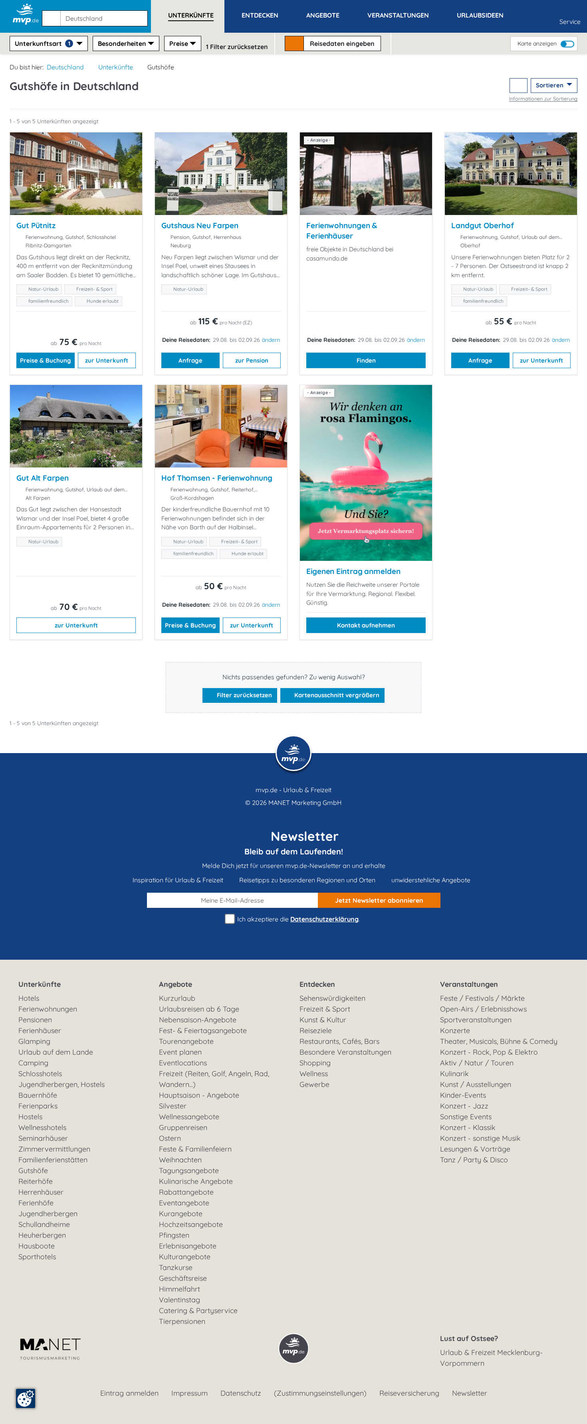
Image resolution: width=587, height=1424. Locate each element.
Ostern (170, 1138)
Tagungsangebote (189, 1170)
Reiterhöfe (35, 1181)
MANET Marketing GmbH (305, 803)
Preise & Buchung (45, 360)
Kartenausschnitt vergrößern (336, 695)
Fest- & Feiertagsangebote (203, 1030)
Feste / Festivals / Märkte (482, 998)
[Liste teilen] (519, 85)
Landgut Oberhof (482, 225)
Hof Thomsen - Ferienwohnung (216, 478)
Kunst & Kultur (322, 1019)
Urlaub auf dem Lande (55, 1052)
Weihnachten (180, 1159)
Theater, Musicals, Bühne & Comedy (498, 1041)
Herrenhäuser (40, 1192)
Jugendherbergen (47, 1213)
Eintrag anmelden (129, 1393)
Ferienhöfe (36, 1202)
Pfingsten (174, 1235)
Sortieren (550, 85)
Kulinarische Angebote (196, 1181)
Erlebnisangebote (187, 1245)
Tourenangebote (186, 1041)
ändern (271, 339)
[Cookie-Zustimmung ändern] (25, 1398)
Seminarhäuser (43, 1138)
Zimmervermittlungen (54, 1149)
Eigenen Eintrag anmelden (353, 571)
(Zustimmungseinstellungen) (320, 1393)
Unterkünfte (115, 67)
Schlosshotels (40, 1073)
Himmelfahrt (179, 1289)
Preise (178, 43)
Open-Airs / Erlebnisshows (483, 1009)
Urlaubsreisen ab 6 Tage (199, 1009)
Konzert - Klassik (468, 1127)
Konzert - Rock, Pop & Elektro (489, 1052)
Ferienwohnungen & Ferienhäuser (341, 231)
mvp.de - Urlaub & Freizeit (293, 790)
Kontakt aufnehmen (366, 625)
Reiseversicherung (409, 1393)
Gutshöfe (33, 1170)
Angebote (175, 984)
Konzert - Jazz (464, 1105)
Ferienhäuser (39, 1030)
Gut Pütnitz (36, 225)
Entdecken (317, 984)
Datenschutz (240, 1393)
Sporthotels (37, 1256)
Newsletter (469, 1393)
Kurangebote (180, 1213)
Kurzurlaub (177, 998)
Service (570, 22)
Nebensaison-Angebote (197, 1019)
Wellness (313, 1073)
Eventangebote (184, 1202)
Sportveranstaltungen (476, 1019)
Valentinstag (179, 1299)
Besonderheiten (122, 43)
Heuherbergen (42, 1235)
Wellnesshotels (42, 1127)
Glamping (34, 1041)
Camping (33, 1062)
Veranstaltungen (469, 984)
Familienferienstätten (52, 1159)
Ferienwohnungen (47, 1009)
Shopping (315, 1062)
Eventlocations (183, 1062)
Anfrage (190, 360)
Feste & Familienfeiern (195, 1149)
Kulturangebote (184, 1256)
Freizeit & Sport (324, 1009)
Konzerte (455, 1030)
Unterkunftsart (42, 43)
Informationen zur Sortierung (543, 98)
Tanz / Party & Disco (474, 1159)
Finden (366, 360)
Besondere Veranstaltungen (345, 1052)
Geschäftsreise (183, 1278)
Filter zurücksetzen (243, 695)
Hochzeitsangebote (191, 1224)
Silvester (172, 1105)
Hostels (30, 1116)
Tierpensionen (182, 1321)
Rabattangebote (186, 1192)
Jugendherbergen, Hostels (61, 1084)
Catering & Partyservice (198, 1310)
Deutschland (65, 67)
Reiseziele (315, 1030)
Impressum (189, 1393)
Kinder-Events (463, 1095)
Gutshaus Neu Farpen (199, 225)
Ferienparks (38, 1105)
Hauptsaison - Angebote (199, 1095)
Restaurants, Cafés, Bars (339, 1041)
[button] (96, 15)
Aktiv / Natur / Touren (477, 1062)
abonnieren (379, 900)
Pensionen (35, 1019)
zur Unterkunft (106, 360)
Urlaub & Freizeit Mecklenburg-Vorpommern (491, 1358)
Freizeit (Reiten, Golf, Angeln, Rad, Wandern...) (214, 1079)
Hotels (28, 998)
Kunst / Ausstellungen (475, 1084)
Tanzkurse (175, 1267)
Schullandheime (44, 1224)
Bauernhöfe (37, 1095)
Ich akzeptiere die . (298, 919)
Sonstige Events (466, 1116)
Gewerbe (314, 1084)
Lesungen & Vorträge (475, 1149)
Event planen (180, 1052)
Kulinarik (454, 1073)
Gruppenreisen (183, 1127)
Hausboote (36, 1245)
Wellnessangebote (189, 1116)
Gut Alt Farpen (42, 478)
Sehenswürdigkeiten (332, 998)
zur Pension (251, 360)
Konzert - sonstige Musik (480, 1138)
